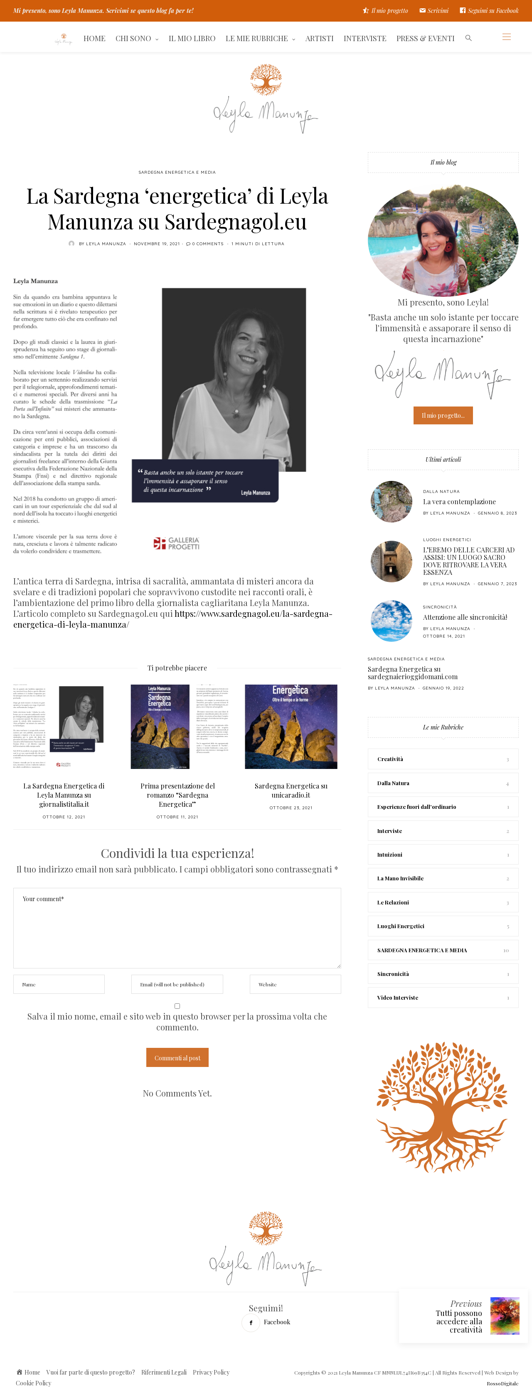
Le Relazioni (393, 902)
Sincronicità (440, 607)
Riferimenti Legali (164, 1372)
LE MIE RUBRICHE (257, 38)
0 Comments (208, 243)
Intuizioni (389, 854)
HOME (95, 38)
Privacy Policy (211, 1372)
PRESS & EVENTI (426, 38)
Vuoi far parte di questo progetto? (91, 1372)
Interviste (389, 830)
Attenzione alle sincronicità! (465, 617)
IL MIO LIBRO (192, 38)
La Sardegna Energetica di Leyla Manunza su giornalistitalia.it (63, 794)
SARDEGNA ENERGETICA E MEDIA (177, 172)
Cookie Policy (33, 1383)
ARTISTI (319, 38)
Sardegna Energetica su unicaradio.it (291, 790)
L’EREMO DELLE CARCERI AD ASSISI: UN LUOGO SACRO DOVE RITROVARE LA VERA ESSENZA (469, 561)
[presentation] (32, 744)
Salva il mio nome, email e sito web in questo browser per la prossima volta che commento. (177, 1021)
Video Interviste (397, 997)
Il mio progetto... (443, 415)
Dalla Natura (441, 491)
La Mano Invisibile (400, 878)
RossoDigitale (503, 1383)
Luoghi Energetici (447, 539)
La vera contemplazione (459, 501)
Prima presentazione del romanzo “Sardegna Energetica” (177, 794)
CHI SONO (133, 38)
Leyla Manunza (106, 243)
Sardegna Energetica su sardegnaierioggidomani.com (413, 673)
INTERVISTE (365, 38)
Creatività (390, 758)
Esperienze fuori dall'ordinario (416, 806)
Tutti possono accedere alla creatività (459, 1321)
